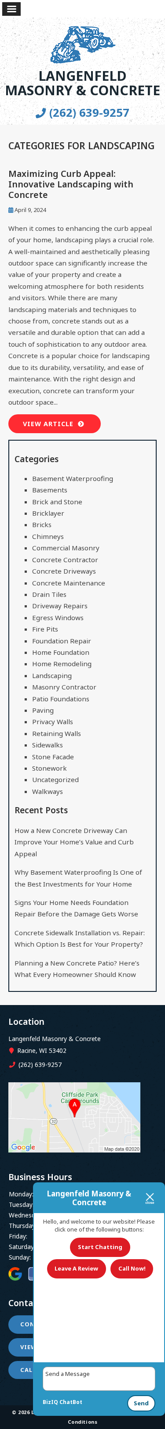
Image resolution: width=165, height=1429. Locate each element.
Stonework (49, 768)
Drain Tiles (49, 594)
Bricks (41, 524)
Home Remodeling (62, 663)
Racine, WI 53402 (40, 1050)
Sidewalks (47, 744)
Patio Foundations (60, 698)
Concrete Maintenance (68, 582)
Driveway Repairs (60, 605)
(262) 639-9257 (87, 112)
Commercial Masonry (65, 547)
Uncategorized (55, 779)
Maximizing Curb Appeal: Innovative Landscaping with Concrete (70, 184)
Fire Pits (45, 629)
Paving (43, 710)
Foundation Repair (61, 640)
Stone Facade (53, 756)
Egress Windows (58, 617)
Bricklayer (48, 513)
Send (141, 1403)
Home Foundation (60, 652)
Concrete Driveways (64, 571)
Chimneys (48, 536)
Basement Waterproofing (72, 478)
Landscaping (52, 675)
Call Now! (132, 1268)
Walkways (47, 791)
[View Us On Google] (74, 1149)
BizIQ (50, 1402)
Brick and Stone (57, 501)
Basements (49, 489)
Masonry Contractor (64, 686)
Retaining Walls (56, 733)
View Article (48, 424)
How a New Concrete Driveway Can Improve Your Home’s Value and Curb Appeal (74, 842)
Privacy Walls (52, 721)
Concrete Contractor (65, 559)
